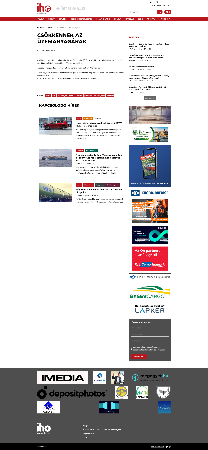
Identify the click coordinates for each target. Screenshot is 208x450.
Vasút (41, 19)
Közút (51, 19)
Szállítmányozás (112, 185)
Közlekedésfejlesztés (81, 19)
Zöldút (117, 19)
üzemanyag (62, 95)
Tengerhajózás (91, 150)
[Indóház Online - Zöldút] (74, 8)
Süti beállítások (157, 446)
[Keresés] (159, 12)
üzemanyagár (99, 95)
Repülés (62, 19)
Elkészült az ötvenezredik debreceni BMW (99, 123)
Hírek (50, 27)
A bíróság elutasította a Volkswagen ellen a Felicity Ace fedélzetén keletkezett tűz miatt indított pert (99, 157)
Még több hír (150, 98)
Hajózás (129, 19)
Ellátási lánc (103, 19)
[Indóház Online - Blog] (69, 8)
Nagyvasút (100, 185)
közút (48, 95)
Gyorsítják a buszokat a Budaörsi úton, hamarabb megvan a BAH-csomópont (146, 56)
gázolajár (88, 95)
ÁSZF (85, 426)
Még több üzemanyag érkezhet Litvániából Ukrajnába (99, 191)
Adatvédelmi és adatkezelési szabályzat (102, 429)
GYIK (85, 437)
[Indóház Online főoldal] (83, 8)
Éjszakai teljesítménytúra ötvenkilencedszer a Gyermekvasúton (149, 45)
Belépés (159, 5)
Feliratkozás (139, 356)
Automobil (88, 118)
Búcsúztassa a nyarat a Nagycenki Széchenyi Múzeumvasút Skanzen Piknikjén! (149, 77)
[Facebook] (150, 2)
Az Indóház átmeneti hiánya (141, 66)
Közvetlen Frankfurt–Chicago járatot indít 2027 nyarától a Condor (148, 88)
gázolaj (72, 95)
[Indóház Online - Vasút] (58, 8)
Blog (140, 19)
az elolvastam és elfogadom (149, 348)
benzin (79, 95)
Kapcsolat (152, 5)
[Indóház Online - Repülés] (63, 8)
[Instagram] (156, 2)
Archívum (151, 19)
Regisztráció (166, 5)
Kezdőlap (41, 27)
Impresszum (88, 433)
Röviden (98, 118)
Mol (54, 95)
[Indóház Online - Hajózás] (79, 8)
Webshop (165, 19)
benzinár (110, 95)
